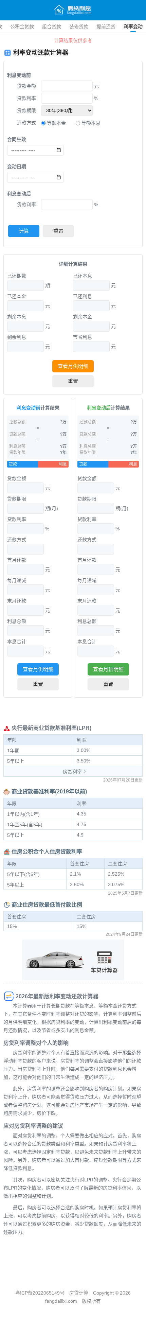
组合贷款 (51, 26)
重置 (58, 231)
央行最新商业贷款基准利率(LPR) (51, 728)
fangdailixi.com (61, 1301)
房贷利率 (72, 771)
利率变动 (133, 26)
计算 (24, 231)
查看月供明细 (73, 366)
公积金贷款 (22, 26)
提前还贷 (105, 26)
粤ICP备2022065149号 (40, 1293)
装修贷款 (78, 26)
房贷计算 (78, 1293)
